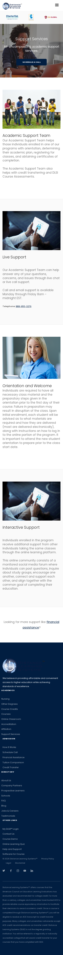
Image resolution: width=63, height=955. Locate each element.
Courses (6, 714)
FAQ (3, 800)
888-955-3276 (23, 306)
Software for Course (14, 854)
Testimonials (8, 815)
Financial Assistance (14, 757)
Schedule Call (10, 752)
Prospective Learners (13, 790)
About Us (6, 780)
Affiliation (6, 729)
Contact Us (8, 833)
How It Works (9, 747)
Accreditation (8, 724)
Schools (5, 795)
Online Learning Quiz (14, 844)
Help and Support (12, 849)
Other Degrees (9, 704)
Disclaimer (20, 863)
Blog (3, 805)
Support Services (10, 734)
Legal (8, 863)
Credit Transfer (11, 767)
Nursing (5, 698)
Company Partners (11, 785)
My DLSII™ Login (11, 828)
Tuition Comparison (13, 762)
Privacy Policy (47, 858)
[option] (12, 17)
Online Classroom (11, 719)
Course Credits (9, 709)
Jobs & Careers (9, 810)
